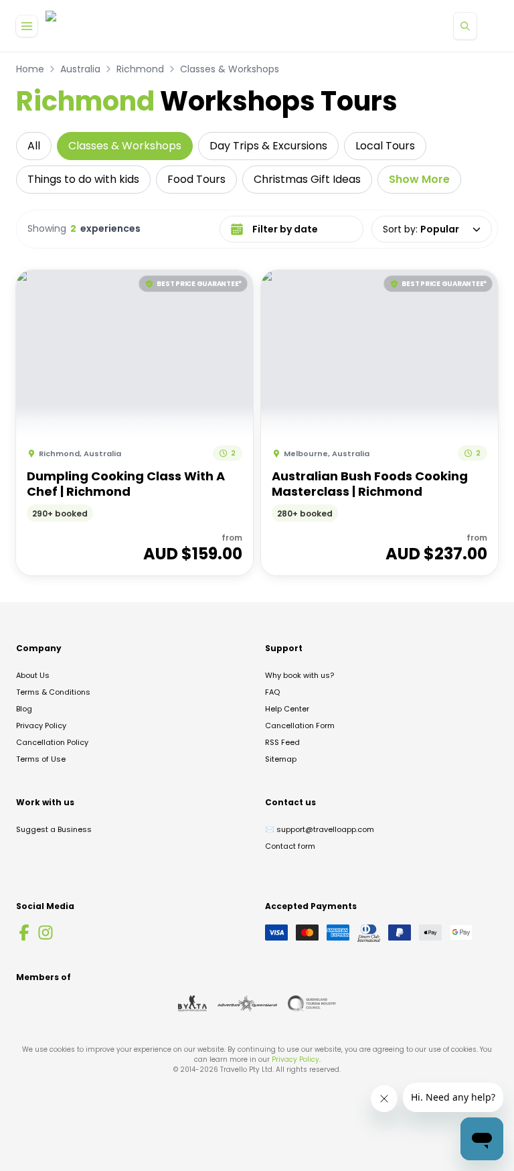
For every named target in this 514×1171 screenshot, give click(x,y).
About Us (33, 675)
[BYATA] (192, 1003)
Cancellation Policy (52, 742)
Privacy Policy (41, 725)
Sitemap (280, 759)
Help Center (287, 708)
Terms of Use (41, 759)
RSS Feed (282, 742)
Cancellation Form (300, 725)
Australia (80, 69)
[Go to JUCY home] (65, 26)
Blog (24, 708)
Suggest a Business (54, 829)
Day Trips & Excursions (268, 145)
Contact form (290, 846)
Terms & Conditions (53, 692)
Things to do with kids (83, 179)
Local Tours (385, 145)
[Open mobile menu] (26, 26)
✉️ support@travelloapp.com (319, 829)
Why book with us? (299, 675)
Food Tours (196, 179)
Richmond (140, 69)
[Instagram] (45, 932)
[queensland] (312, 1003)
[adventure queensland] (247, 1003)
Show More (419, 179)
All (33, 145)
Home (30, 69)
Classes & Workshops (229, 69)
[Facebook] (24, 932)
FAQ (272, 692)
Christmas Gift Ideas (307, 179)
